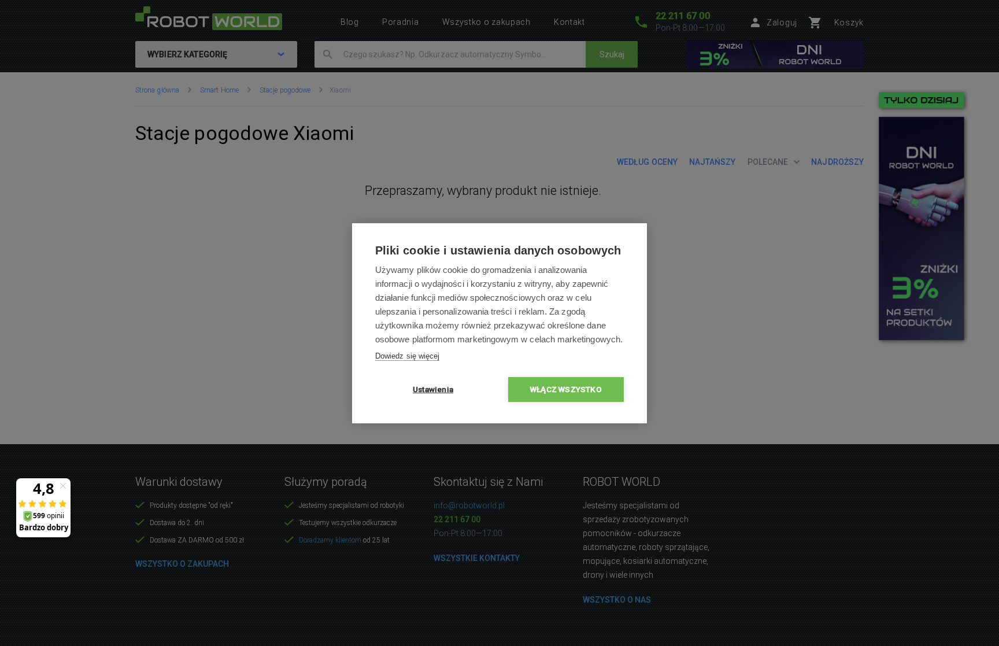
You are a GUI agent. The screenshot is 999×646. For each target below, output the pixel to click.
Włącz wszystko (566, 389)
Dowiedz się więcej (407, 356)
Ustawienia (433, 389)
